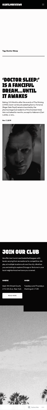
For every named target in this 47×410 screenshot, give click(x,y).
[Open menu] (43, 4)
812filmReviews (12, 4)
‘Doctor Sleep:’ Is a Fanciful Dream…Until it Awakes (20, 88)
